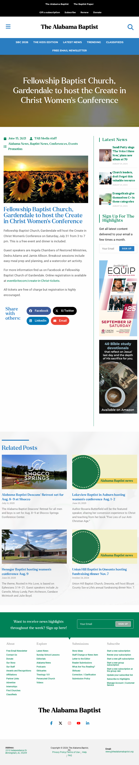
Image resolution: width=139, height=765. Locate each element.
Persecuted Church (46, 678)
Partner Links (12, 678)
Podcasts (41, 666)
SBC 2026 (22, 42)
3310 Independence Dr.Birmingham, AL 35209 (16, 751)
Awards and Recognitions (18, 670)
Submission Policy (81, 678)
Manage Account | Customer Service (120, 684)
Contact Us (11, 655)
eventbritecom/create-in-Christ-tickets (33, 281)
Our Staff (10, 666)
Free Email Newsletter (69, 50)
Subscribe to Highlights (118, 679)
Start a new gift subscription (120, 659)
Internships (11, 686)
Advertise (10, 682)
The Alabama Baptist (57, 4)
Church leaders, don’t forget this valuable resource (124, 176)
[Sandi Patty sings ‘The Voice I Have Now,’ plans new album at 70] (105, 155)
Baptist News (39, 143)
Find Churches (13, 690)
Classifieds (114, 42)
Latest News (72, 42)
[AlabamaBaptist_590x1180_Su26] (118, 298)
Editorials (41, 659)
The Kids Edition (45, 42)
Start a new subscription (118, 651)
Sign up (127, 248)
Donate (9, 659)
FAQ (70, 755)
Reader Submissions (82, 663)
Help (84, 752)
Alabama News (18, 143)
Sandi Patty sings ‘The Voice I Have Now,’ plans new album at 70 (123, 153)
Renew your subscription (119, 655)
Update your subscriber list (120, 675)
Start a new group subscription (115, 664)
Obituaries (41, 670)
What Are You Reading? (83, 666)
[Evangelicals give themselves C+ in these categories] (105, 199)
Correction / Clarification (84, 674)
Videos (40, 682)
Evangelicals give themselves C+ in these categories (124, 197)
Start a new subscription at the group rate (120, 670)
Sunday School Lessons (48, 655)
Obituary (76, 670)
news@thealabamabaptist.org (120, 751)
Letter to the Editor (81, 659)
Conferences (58, 143)
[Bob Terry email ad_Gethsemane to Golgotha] (118, 377)
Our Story (10, 663)
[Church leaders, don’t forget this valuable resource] (105, 178)
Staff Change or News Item (85, 655)
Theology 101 (43, 674)
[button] (131, 27)
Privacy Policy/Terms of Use (66, 752)
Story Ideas (77, 651)
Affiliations (11, 674)
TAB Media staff (45, 138)
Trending (94, 42)
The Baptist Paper (84, 4)
